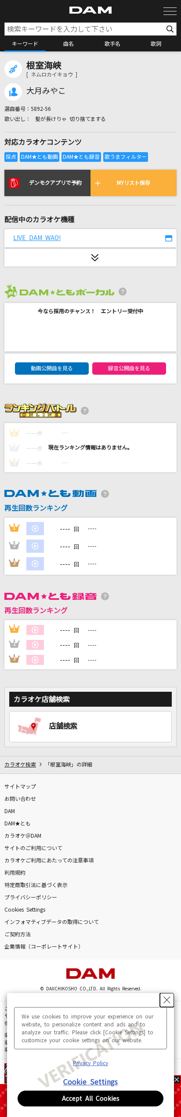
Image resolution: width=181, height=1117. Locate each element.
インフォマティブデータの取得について (51, 922)
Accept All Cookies (90, 1098)
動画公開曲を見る (52, 368)
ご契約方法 (17, 934)
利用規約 (14, 873)
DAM (9, 811)
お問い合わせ (20, 799)
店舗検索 (63, 725)
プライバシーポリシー (30, 897)
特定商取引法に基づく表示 (36, 885)
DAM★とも (17, 823)
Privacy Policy (90, 1063)
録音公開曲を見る (129, 368)
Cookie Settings (90, 1081)
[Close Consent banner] (167, 1000)
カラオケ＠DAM (22, 836)
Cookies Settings (24, 910)
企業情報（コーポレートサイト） (43, 946)
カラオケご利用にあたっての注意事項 (49, 860)
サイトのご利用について (33, 848)
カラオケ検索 (20, 764)
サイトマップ (20, 786)
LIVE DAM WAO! (37, 238)
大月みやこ (46, 91)
